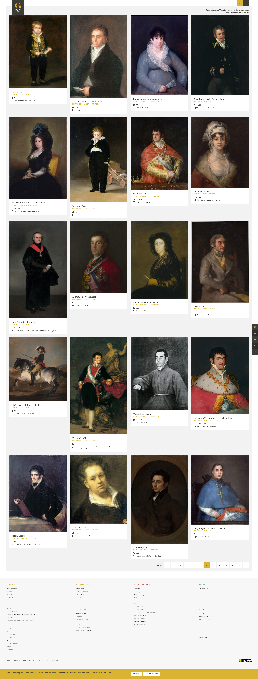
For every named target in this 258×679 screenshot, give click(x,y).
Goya (80, 624)
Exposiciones (80, 589)
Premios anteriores (139, 624)
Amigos (9, 631)
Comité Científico (12, 600)
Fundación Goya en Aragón (16, 660)
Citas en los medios (82, 619)
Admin (74, 660)
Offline (136, 604)
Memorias (80, 597)
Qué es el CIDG (11, 617)
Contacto (10, 649)
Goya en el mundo (140, 615)
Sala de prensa (81, 613)
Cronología (137, 592)
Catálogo (137, 598)
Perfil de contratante (13, 643)
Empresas (12, 637)
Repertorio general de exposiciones (147, 612)
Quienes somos (12, 589)
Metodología (140, 606)
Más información (151, 674)
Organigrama (11, 597)
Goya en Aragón (139, 618)
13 (232, 565)
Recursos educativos (206, 616)
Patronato (10, 594)
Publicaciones (203, 589)
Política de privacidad (65, 660)
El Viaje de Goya (139, 595)
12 (226, 565)
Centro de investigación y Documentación (21, 614)
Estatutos (10, 591)
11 (219, 565)
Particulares (12, 634)
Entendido (136, 674)
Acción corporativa (13, 626)
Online (136, 601)
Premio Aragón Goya (141, 621)
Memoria (9, 608)
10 (213, 565)
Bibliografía (140, 609)
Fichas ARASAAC (204, 619)
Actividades (80, 594)
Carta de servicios (12, 611)
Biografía (137, 589)
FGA (80, 622)
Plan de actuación (12, 605)
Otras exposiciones (82, 591)
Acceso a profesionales (83, 627)
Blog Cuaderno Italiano (84, 630)
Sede (8, 640)
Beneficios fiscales (12, 629)
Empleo (9, 646)
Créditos (47, 660)
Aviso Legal (54, 660)
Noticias (79, 616)
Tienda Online (203, 637)
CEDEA (9, 603)
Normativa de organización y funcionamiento (20, 620)
